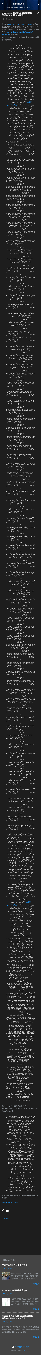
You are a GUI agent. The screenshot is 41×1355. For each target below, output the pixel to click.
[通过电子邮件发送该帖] (7, 1212)
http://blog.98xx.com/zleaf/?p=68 (20, 24)
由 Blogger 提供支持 (21, 1347)
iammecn (18, 3)
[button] (38, 13)
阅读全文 (36, 1284)
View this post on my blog (9, 1202)
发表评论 (7, 1219)
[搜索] (38, 4)
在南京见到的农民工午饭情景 (14, 1265)
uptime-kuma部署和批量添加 (15, 1290)
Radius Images (27, 1351)
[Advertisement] (20, 1237)
